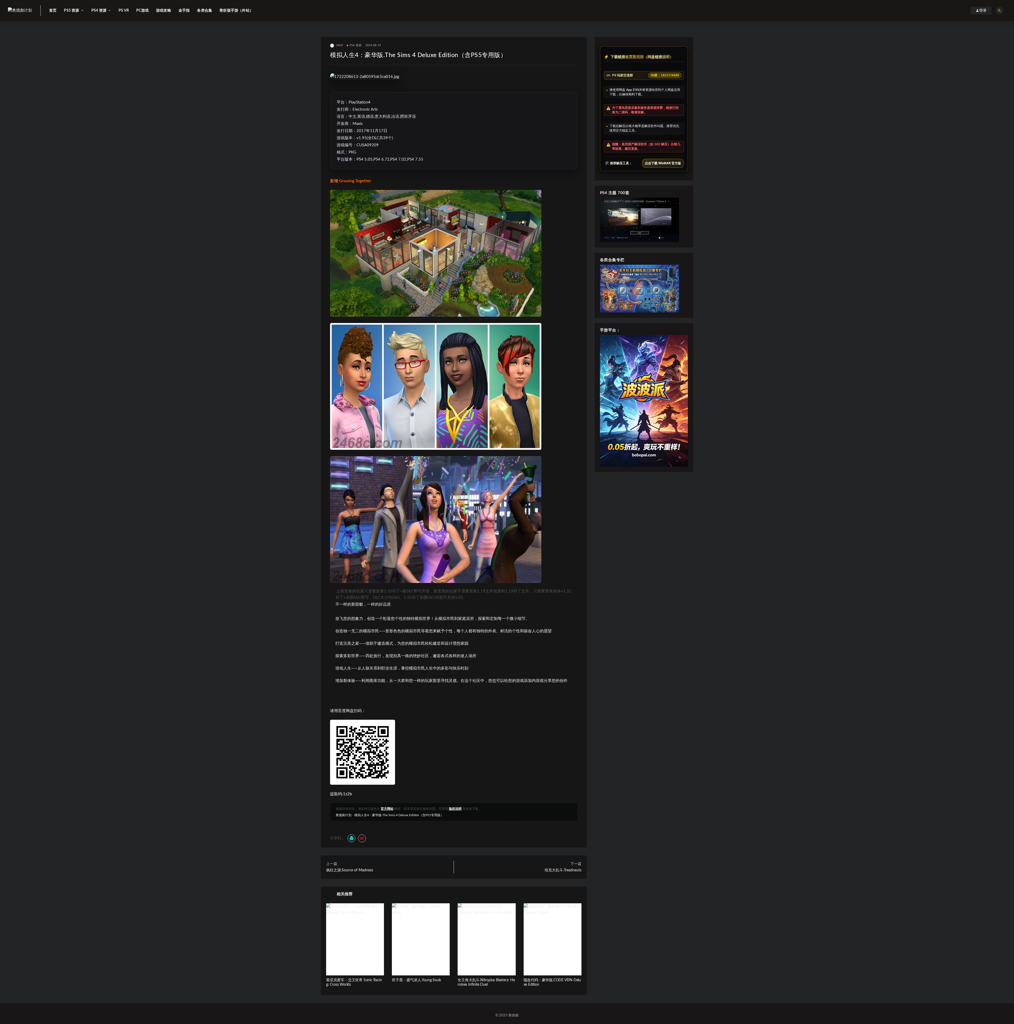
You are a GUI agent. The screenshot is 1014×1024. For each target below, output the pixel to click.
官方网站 (387, 808)
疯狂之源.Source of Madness (349, 870)
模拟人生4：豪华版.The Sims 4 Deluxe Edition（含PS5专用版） (399, 815)
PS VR (124, 10)
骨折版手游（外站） (236, 10)
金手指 (184, 10)
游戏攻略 (163, 10)
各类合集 (204, 10)
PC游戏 (142, 10)
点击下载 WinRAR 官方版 (663, 163)
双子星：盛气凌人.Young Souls (416, 980)
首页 (53, 10)
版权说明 (455, 808)
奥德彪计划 (343, 815)
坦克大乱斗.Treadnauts (562, 870)
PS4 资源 (356, 45)
